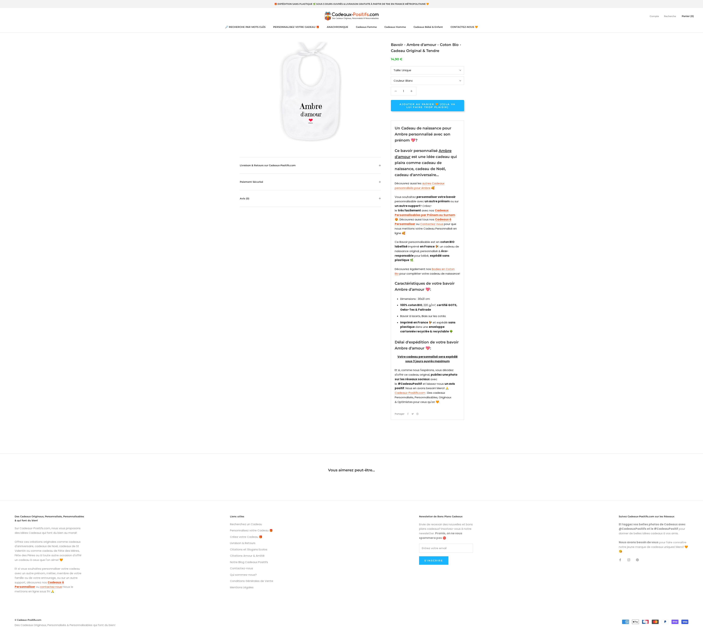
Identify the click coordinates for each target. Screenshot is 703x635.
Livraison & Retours (242, 543)
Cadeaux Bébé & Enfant (428, 26)
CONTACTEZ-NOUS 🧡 (464, 26)
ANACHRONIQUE (337, 26)
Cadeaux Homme (395, 26)
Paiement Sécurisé (251, 181)
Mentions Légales (242, 587)
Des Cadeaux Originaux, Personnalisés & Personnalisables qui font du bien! (65, 625)
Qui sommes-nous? (243, 575)
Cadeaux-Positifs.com (410, 393)
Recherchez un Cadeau (246, 524)
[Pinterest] (417, 414)
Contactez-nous (431, 224)
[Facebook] (408, 414)
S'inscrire (433, 560)
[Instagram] (628, 559)
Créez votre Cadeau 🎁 (246, 537)
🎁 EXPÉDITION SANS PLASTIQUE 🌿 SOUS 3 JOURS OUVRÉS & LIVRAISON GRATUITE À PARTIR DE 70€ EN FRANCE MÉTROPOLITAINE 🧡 (351, 4)
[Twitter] (413, 414)
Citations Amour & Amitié (247, 556)
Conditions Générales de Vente (251, 581)
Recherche (670, 16)
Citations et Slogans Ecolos (248, 549)
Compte (654, 16)
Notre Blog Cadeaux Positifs (249, 562)
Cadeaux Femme (366, 26)
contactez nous (51, 587)
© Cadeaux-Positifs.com (28, 620)
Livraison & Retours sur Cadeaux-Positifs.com (268, 165)
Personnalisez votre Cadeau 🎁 (251, 530)
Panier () (688, 15)
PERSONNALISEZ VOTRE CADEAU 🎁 (296, 26)
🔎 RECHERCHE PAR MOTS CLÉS (245, 26)
